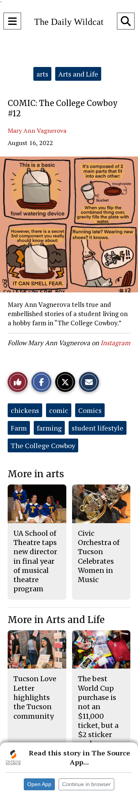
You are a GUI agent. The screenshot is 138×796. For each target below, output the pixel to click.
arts (42, 73)
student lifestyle (97, 427)
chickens (25, 410)
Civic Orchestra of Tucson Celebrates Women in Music (99, 556)
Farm (19, 427)
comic (58, 410)
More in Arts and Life (56, 620)
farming (49, 427)
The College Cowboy (43, 445)
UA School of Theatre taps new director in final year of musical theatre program (35, 561)
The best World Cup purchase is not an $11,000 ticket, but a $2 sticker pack (98, 711)
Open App (39, 784)
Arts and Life (78, 73)
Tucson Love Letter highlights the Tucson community (34, 697)
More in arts (36, 474)
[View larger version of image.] (69, 224)
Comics (90, 410)
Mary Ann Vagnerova (37, 130)
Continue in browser (86, 784)
